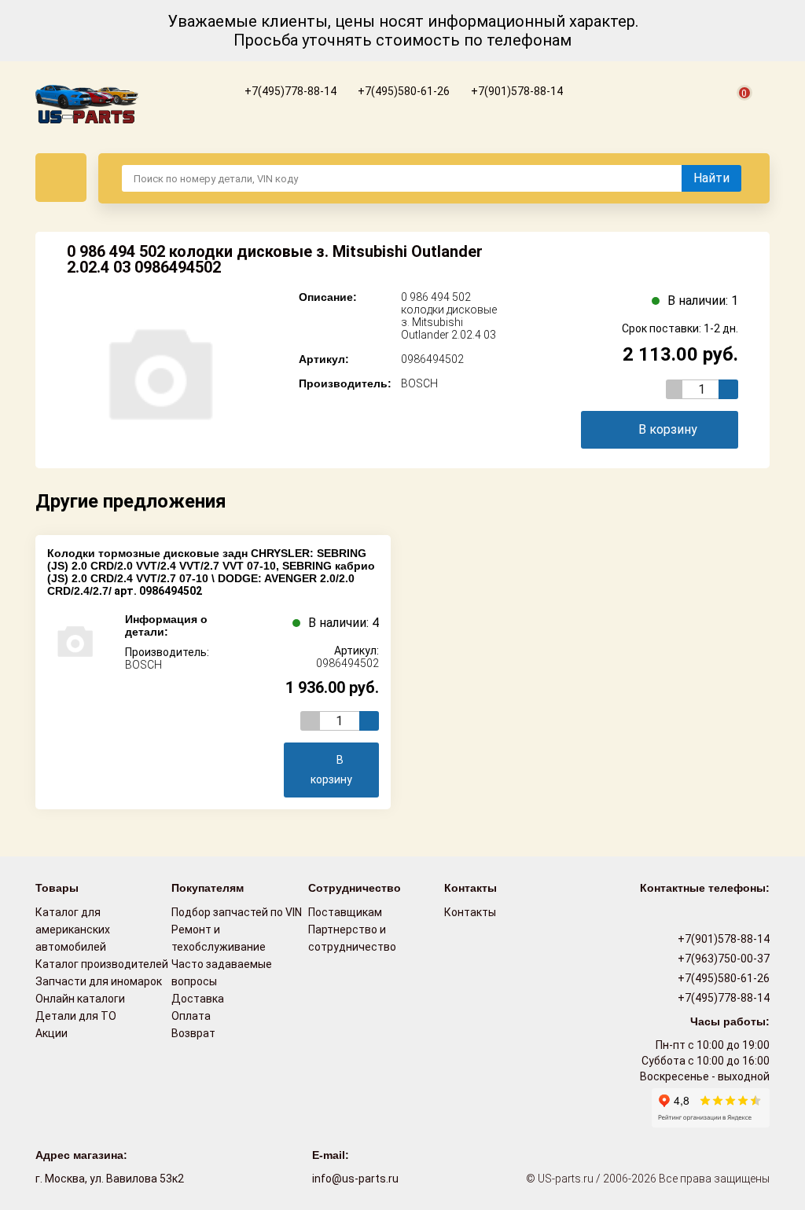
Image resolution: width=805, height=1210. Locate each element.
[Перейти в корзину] (735, 110)
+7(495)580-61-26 (402, 91)
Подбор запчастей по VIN (236, 912)
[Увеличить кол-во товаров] (728, 389)
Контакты (470, 912)
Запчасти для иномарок (98, 981)
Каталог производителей (101, 964)
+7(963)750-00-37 (722, 958)
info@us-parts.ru (355, 1178)
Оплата (191, 1016)
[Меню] (60, 177)
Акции (51, 1033)
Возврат (193, 1033)
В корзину (667, 429)
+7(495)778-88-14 (289, 91)
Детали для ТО (75, 1016)
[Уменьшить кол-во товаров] (676, 389)
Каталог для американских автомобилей (72, 929)
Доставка (197, 998)
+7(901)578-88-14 (516, 91)
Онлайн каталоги (80, 998)
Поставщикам (345, 912)
